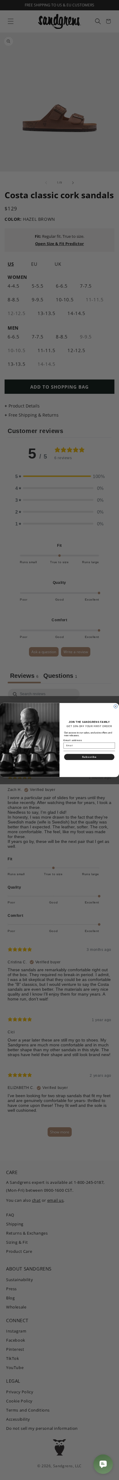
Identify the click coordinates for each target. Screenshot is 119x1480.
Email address (72, 740)
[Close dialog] (115, 706)
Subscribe (89, 757)
